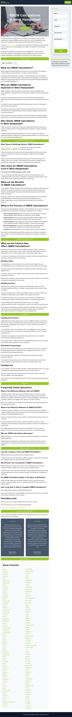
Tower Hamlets (6, 690)
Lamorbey (27, 690)
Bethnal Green (6, 654)
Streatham (28, 582)
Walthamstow (28, 580)
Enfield (27, 584)
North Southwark (7, 627)
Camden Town (6, 580)
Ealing (4, 648)
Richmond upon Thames (9, 701)
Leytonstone (28, 589)
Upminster (28, 707)
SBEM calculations (11, 45)
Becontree (28, 681)
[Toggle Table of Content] (14, 63)
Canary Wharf (28, 569)
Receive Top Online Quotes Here (25, 239)
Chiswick (5, 625)
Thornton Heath (29, 647)
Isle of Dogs (28, 586)
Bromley (5, 699)
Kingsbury (5, 594)
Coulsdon (27, 694)
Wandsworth (6, 668)
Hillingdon (28, 642)
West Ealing (6, 652)
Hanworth (27, 654)
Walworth (5, 665)
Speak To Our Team (25, 448)
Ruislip (27, 616)
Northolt (4, 692)
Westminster (6, 618)
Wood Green (6, 621)
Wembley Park (6, 600)
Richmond (5, 704)
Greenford (5, 681)
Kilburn (2, 507)
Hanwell (5, 670)
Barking (27, 658)
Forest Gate (28, 600)
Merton (27, 604)
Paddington (5, 587)
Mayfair (4, 598)
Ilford (26, 649)
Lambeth (5, 686)
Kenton (4, 634)
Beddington (28, 667)
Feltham (27, 651)
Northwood (28, 631)
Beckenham (28, 665)
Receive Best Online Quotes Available (25, 140)
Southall (5, 706)
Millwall (27, 578)
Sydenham (28, 638)
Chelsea (5, 616)
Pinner (27, 575)
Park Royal (5, 603)
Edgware (5, 641)
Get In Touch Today (25, 58)
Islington (5, 605)
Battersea (5, 643)
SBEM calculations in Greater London (10, 147)
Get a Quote (24, 28)
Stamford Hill (6, 630)
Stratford (27, 573)
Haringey (5, 614)
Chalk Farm (20, 507)
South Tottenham (7, 632)
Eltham (27, 669)
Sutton (27, 676)
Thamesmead (28, 678)
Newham (27, 620)
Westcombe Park (29, 625)
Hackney (5, 650)
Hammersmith (6, 612)
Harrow (4, 656)
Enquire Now (25, 383)
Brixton (4, 688)
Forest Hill (28, 609)
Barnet (4, 663)
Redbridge (28, 640)
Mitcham (27, 627)
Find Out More (24, 314)
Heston (27, 593)
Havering (27, 701)
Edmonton (5, 697)
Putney (4, 659)
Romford (27, 696)
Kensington (5, 596)
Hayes (27, 613)
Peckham (5, 695)
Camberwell (6, 679)
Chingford (27, 611)
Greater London (29, 636)
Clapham (5, 672)
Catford (27, 634)
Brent (24, 507)
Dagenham (28, 692)
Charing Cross (6, 609)
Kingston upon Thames (31, 645)
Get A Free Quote (25, 558)
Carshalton (28, 672)
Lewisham (28, 622)
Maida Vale (8, 507)
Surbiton (27, 656)
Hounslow (28, 595)
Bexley (27, 698)
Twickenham (28, 591)
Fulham (4, 636)
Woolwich (27, 660)
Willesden (13, 507)
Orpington (27, 703)
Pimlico (4, 623)
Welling (27, 683)
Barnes (4, 645)
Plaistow (27, 607)
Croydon (27, 674)
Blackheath (28, 618)
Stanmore (5, 677)
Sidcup (27, 687)
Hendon (5, 585)
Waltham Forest (29, 571)
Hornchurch (28, 705)
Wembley (5, 607)
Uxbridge (27, 663)
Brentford (5, 674)
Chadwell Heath (29, 685)
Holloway (5, 592)
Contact (68, 2)
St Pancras (5, 589)
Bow (4, 683)
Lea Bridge (5, 661)
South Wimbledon (29, 598)
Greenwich (28, 602)
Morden (27, 629)
